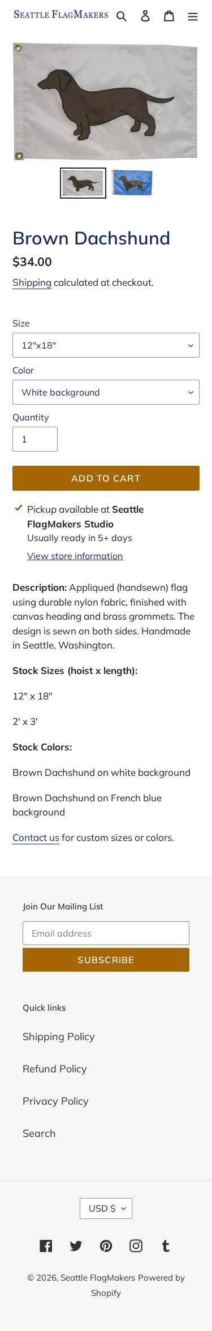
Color (23, 370)
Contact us (35, 837)
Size (21, 323)
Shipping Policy (59, 1036)
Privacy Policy (56, 1100)
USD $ (102, 1208)
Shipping (31, 282)
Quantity (30, 417)
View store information (75, 555)
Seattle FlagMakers (97, 1277)
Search (39, 1133)
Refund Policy (55, 1068)
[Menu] (193, 14)
